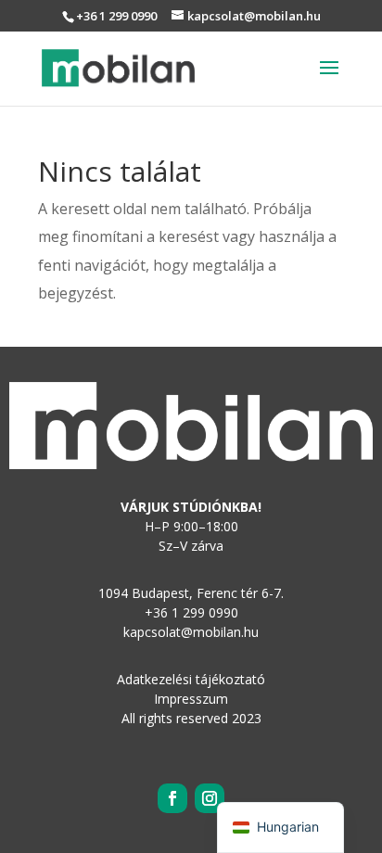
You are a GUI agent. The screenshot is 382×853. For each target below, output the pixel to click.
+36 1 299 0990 (116, 15)
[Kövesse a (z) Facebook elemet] (172, 798)
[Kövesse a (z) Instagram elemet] (209, 798)
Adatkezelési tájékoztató (191, 679)
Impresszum (191, 698)
